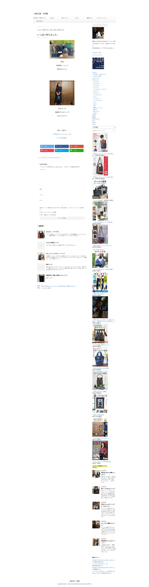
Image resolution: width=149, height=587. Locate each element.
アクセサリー (96, 81)
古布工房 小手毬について (99, 74)
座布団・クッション (98, 107)
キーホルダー (96, 85)
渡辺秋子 (110, 571)
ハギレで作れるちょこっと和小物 (103, 222)
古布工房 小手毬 (41, 14)
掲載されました (96, 118)
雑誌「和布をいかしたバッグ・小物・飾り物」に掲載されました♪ (59, 286)
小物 (94, 105)
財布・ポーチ (58, 157)
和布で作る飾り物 (99, 414)
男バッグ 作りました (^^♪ (108, 488)
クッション (96, 87)
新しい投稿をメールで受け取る (48, 214)
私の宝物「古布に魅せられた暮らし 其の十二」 (103, 560)
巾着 (105, 25)
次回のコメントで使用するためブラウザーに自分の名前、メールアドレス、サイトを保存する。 (62, 208)
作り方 (94, 104)
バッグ (40, 157)
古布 (95, 25)
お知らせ (52, 18)
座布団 (94, 115)
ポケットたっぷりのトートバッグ (55, 253)
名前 (41, 189)
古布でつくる (64, 18)
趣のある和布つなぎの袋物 (101, 368)
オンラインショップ (101, 18)
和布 (100, 25)
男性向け (95, 109)
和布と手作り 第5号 (99, 293)
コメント (42, 169)
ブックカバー (96, 98)
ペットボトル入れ (97, 100)
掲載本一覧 (89, 18)
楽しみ (76, 18)
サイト (41, 200)
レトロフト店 (95, 78)
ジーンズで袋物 (98, 200)
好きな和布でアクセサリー (101, 438)
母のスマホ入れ (96, 573)
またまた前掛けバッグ (52, 242)
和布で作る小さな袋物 (100, 391)
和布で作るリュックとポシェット (103, 245)
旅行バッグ (49, 264)
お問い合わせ (40, 21)
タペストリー (96, 92)
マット (94, 102)
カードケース (96, 83)
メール (41, 194)
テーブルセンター (97, 94)
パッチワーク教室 (46, 288)
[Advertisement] (46, 5)
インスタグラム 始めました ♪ (99, 563)
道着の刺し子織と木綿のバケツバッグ (56, 275)
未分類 (94, 122)
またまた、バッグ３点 (52, 231)
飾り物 (94, 113)
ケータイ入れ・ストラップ (99, 89)
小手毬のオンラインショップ (61, 134)
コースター (96, 91)
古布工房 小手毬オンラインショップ (40, 18)
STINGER (89, 584)
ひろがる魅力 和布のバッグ (101, 344)
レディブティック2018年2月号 (102, 461)
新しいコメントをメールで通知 (48, 212)
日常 (50, 157)
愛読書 (94, 117)
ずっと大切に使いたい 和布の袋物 (103, 269)
